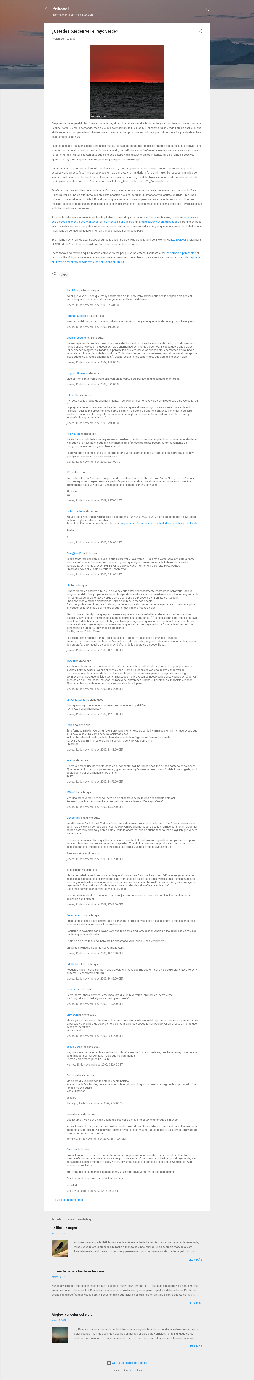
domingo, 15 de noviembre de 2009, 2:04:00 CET (96, 1103)
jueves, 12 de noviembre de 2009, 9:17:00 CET (94, 500)
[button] (200, 32)
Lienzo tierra (74, 817)
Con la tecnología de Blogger (129, 1363)
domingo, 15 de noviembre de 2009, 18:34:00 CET (96, 1138)
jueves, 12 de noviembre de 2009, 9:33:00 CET (94, 574)
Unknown (72, 1014)
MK (68, 585)
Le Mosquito (74, 511)
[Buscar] (207, 10)
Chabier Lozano (76, 337)
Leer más (195, 1259)
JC (68, 472)
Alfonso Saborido (77, 315)
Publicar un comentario (69, 1199)
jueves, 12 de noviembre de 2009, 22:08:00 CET (95, 1036)
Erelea (70, 725)
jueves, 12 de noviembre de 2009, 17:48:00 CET (95, 904)
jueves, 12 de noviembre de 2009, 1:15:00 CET (94, 327)
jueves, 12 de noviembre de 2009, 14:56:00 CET (95, 781)
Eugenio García (76, 373)
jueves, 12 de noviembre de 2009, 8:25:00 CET (94, 461)
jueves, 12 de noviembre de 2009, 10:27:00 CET (95, 689)
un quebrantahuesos (165, 221)
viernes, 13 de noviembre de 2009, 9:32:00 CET (95, 1064)
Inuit (69, 760)
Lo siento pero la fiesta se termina (78, 1271)
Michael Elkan (136, 1370)
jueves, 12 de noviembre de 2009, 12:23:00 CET (95, 714)
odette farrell (74, 964)
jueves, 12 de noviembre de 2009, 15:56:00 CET (95, 807)
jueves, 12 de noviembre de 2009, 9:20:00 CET (94, 542)
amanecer (145, 221)
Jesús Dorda (74, 1046)
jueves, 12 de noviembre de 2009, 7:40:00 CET (94, 423)
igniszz (71, 989)
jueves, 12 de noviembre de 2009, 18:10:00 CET (95, 953)
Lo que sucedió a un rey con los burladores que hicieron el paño (159, 523)
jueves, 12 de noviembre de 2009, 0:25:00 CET (94, 305)
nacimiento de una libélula (118, 221)
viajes (64, 275)
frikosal (61, 9)
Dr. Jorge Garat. (76, 699)
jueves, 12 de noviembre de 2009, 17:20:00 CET (95, 859)
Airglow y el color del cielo (72, 1315)
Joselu (71, 661)
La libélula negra (64, 1228)
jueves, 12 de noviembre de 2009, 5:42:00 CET (94, 384)
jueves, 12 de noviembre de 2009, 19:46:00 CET (95, 978)
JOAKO (71, 792)
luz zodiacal (178, 239)
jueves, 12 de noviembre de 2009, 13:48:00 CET (95, 749)
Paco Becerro (75, 915)
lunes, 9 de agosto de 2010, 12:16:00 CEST (92, 1191)
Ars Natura (73, 433)
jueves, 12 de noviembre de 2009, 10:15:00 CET (95, 650)
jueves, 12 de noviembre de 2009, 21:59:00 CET (95, 1004)
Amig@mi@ (74, 553)
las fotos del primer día (180, 253)
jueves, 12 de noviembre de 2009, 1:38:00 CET (94, 362)
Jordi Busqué (75, 290)
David (70, 1149)
